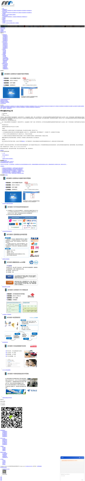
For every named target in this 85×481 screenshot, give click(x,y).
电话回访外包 (9, 12)
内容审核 (4, 13)
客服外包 (4, 108)
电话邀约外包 (14, 12)
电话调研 (4, 56)
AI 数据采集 (14, 16)
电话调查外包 (29, 12)
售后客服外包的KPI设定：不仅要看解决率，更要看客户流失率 (13, 171)
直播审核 (14, 14)
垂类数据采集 (19, 16)
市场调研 (2, 30)
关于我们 (4, 21)
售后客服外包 (24, 10)
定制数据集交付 (24, 16)
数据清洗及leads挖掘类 (4, 101)
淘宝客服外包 (4, 10)
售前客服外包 (29, 10)
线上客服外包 (14, 10)
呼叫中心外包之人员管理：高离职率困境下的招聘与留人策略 (13, 173)
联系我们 (4, 464)
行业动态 (7, 20)
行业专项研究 (5, 57)
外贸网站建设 (39, 466)
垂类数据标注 (10, 16)
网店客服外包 (19, 10)
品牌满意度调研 (5, 58)
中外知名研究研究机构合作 (5, 99)
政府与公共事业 (5, 59)
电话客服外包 (4, 12)
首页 (3, 8)
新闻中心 (4, 19)
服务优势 (4, 17)
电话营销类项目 (3, 103)
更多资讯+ (5, 160)
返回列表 (2, 150)
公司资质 (4, 461)
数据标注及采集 (5, 15)
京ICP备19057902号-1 (29, 466)
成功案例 (4, 18)
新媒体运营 (5, 62)
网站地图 (2, 467)
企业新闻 (4, 20)
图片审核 (4, 14)
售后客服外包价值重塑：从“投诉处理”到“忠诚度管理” (11, 172)
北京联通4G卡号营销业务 (4, 102)
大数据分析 (5, 61)
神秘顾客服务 (5, 60)
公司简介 (4, 460)
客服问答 (10, 20)
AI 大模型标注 (4, 16)
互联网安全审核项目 (3, 100)
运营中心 (4, 463)
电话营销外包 (24, 12)
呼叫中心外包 (4, 11)
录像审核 (10, 14)
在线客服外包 (9, 10)
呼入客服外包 (19, 12)
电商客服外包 (4, 9)
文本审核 (7, 14)
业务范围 (4, 462)
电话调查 (4, 55)
